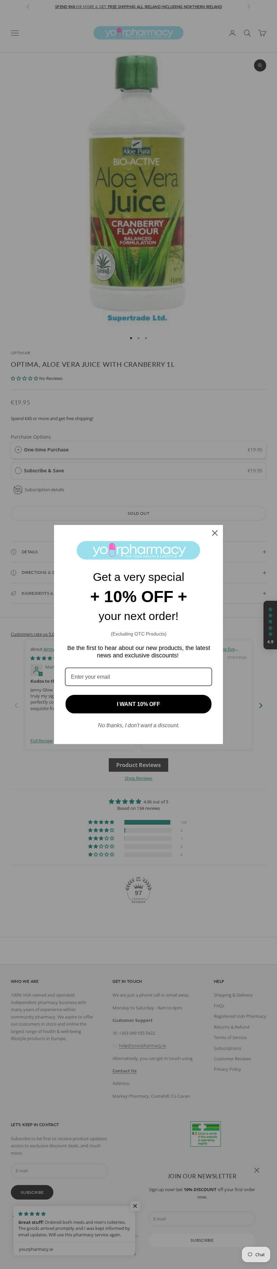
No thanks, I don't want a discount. (138, 725)
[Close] (215, 533)
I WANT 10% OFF (138, 704)
